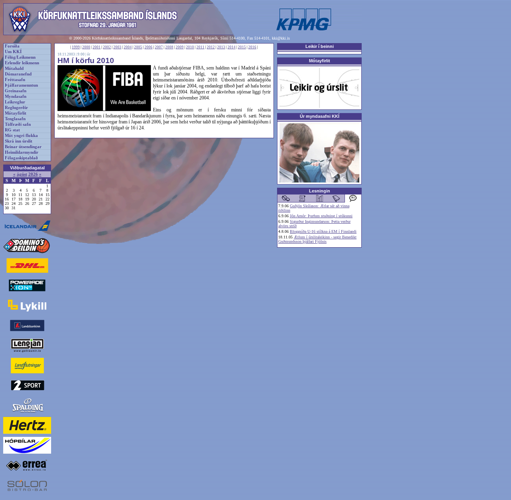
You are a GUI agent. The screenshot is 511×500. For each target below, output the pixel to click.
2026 (33, 174)
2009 (180, 47)
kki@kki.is (281, 38)
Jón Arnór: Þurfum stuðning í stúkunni (321, 216)
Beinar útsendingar (23, 147)
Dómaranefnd (18, 74)
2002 (107, 47)
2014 (232, 47)
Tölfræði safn (18, 124)
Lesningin (319, 190)
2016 (252, 47)
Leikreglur (15, 102)
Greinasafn (15, 91)
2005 (138, 47)
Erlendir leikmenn (22, 63)
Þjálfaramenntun (21, 85)
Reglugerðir (16, 107)
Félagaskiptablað (21, 158)
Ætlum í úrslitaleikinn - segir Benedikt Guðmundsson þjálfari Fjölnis (317, 239)
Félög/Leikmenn (20, 57)
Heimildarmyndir (21, 152)
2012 (211, 47)
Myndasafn (15, 96)
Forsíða (12, 46)
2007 (159, 47)
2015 (242, 47)
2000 (86, 47)
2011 (200, 47)
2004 (128, 47)
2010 (190, 47)
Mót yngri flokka (21, 135)
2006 (149, 47)
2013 (221, 47)
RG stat (12, 130)
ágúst (22, 174)
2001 (97, 47)
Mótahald (14, 68)
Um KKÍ (13, 52)
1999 (76, 47)
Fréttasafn (15, 79)
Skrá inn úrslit (18, 141)
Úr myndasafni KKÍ (319, 116)
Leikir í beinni (319, 46)
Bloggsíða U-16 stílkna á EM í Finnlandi (323, 231)
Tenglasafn (15, 119)
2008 (169, 47)
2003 (117, 47)
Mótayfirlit (15, 113)
